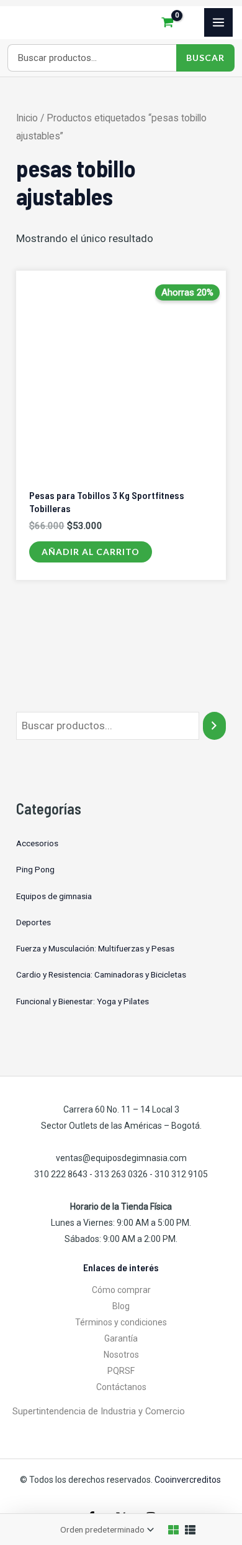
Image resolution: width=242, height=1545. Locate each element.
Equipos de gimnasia (54, 896)
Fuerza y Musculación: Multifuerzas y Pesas (95, 948)
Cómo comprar (121, 1290)
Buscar (205, 57)
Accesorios (37, 843)
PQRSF (121, 1371)
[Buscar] (214, 726)
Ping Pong (35, 869)
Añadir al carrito (91, 551)
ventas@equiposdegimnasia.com (121, 1158)
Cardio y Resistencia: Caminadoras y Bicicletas (101, 974)
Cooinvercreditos (189, 1480)
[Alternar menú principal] (218, 22)
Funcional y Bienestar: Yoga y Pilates (82, 1001)
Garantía (121, 1338)
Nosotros (121, 1355)
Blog (121, 1306)
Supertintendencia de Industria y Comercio (98, 1411)
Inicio (27, 118)
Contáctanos (121, 1387)
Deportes (33, 922)
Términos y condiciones (121, 1322)
